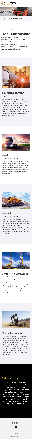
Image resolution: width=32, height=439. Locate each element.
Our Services (16, 30)
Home (3, 18)
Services (8, 18)
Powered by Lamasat (16, 436)
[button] (30, 3)
